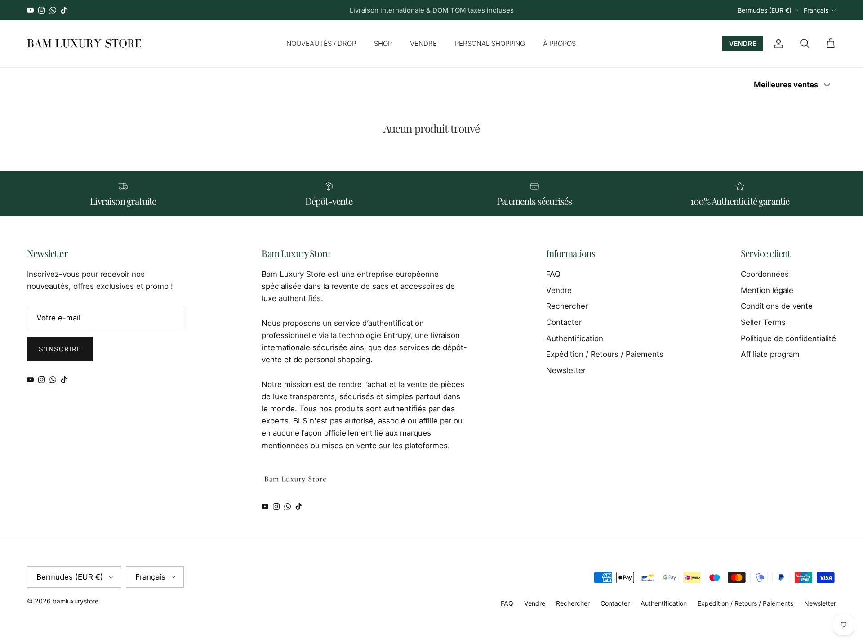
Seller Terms (763, 322)
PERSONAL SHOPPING (490, 43)
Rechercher (567, 306)
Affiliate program (770, 354)
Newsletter (566, 370)
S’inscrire (60, 349)
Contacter (564, 322)
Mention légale (767, 290)
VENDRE (423, 43)
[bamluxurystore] (84, 43)
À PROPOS (559, 43)
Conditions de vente (777, 306)
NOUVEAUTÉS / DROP (321, 43)
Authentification (574, 338)
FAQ (553, 274)
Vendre (559, 290)
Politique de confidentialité (788, 338)
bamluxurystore (75, 601)
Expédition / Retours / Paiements (604, 354)
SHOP (383, 43)
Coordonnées (765, 274)
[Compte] (777, 43)
